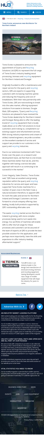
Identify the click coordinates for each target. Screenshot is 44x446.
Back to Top (21, 294)
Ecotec (23, 258)
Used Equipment (31, 394)
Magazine (29, 401)
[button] (7, 12)
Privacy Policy (28, 420)
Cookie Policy (38, 420)
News (33, 387)
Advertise (22, 408)
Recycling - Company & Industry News (28, 18)
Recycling (30, 67)
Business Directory (17, 387)
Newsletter (15, 401)
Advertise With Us (13, 306)
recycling (27, 76)
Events (8, 394)
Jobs (18, 394)
